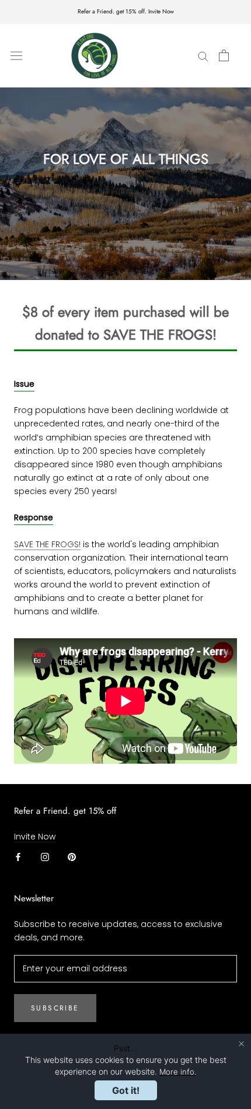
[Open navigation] (16, 55)
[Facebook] (18, 856)
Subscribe (55, 1008)
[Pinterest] (72, 856)
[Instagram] (45, 856)
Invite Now (34, 836)
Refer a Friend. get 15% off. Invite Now (126, 11)
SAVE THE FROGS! (47, 544)
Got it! (126, 1090)
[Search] (203, 56)
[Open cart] (224, 55)
